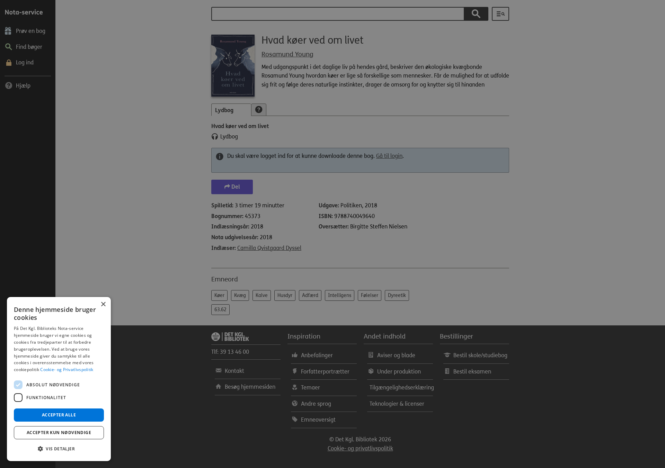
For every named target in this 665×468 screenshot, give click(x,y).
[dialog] (59, 379)
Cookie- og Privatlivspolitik (66, 369)
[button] (59, 449)
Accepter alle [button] (59, 415)
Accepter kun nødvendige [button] (59, 432)
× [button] (103, 304)
